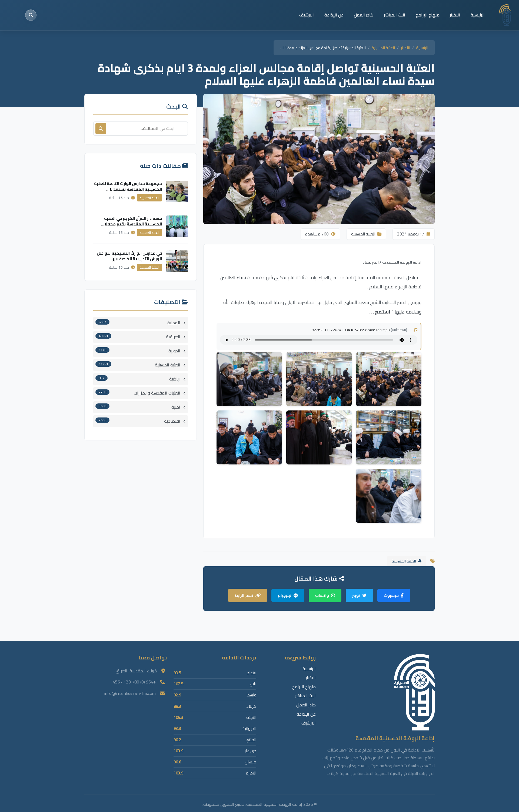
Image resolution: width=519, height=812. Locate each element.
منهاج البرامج (428, 15)
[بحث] (30, 15)
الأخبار (405, 47)
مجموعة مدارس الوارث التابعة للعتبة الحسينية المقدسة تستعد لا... (128, 186)
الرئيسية (478, 15)
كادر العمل (363, 15)
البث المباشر (394, 15)
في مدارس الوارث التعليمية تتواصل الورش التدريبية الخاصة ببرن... (129, 256)
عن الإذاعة (334, 15)
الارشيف (306, 15)
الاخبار (455, 15)
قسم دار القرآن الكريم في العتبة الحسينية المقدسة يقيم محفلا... (131, 221)
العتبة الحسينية (383, 47)
